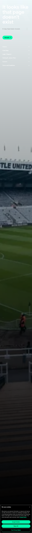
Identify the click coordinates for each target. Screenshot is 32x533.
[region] (16, 519)
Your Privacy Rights (16, 530)
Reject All (16, 526)
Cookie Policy (23, 517)
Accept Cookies (16, 522)
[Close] (29, 507)
